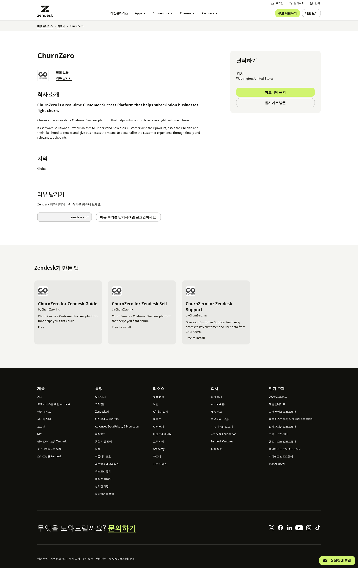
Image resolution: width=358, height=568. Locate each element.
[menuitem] (315, 3)
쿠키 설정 (87, 558)
